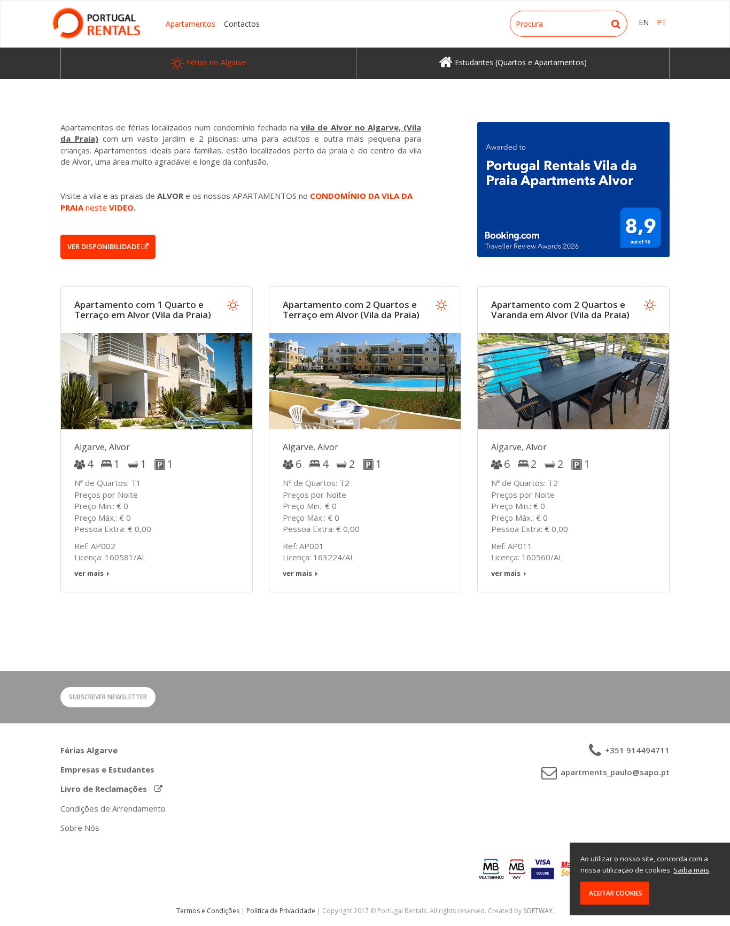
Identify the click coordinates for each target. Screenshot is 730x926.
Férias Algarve (89, 750)
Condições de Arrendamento (113, 808)
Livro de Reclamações (104, 788)
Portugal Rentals (96, 23)
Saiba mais (691, 870)
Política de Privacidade (280, 910)
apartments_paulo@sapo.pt (614, 772)
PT (661, 22)
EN (644, 22)
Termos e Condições (207, 910)
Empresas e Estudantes (107, 769)
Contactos (242, 24)
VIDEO (121, 207)
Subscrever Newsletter (108, 696)
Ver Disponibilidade (104, 246)
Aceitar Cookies (614, 893)
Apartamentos (190, 24)
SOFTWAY (538, 910)
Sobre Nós (79, 827)
